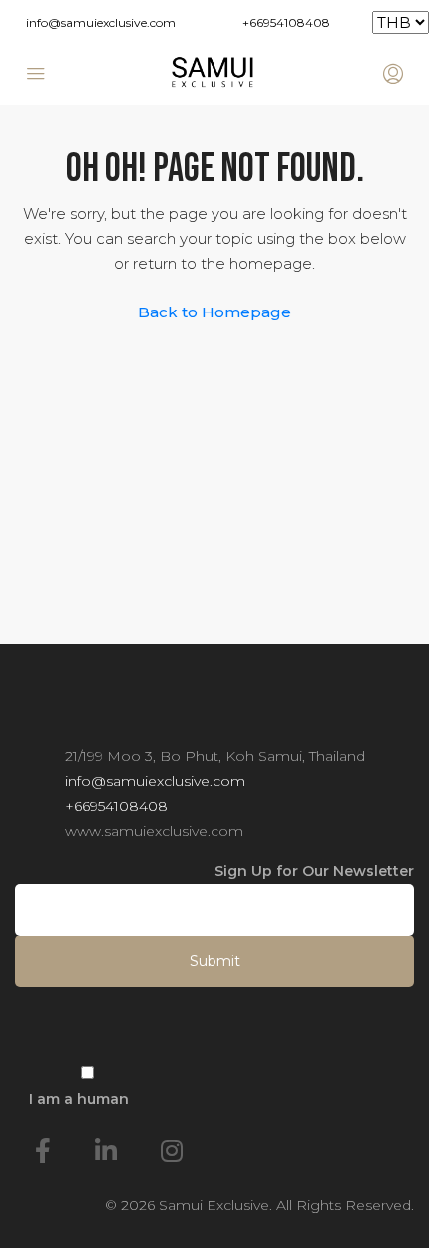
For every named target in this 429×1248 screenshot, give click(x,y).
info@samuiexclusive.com (101, 22)
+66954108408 (286, 22)
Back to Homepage (214, 312)
